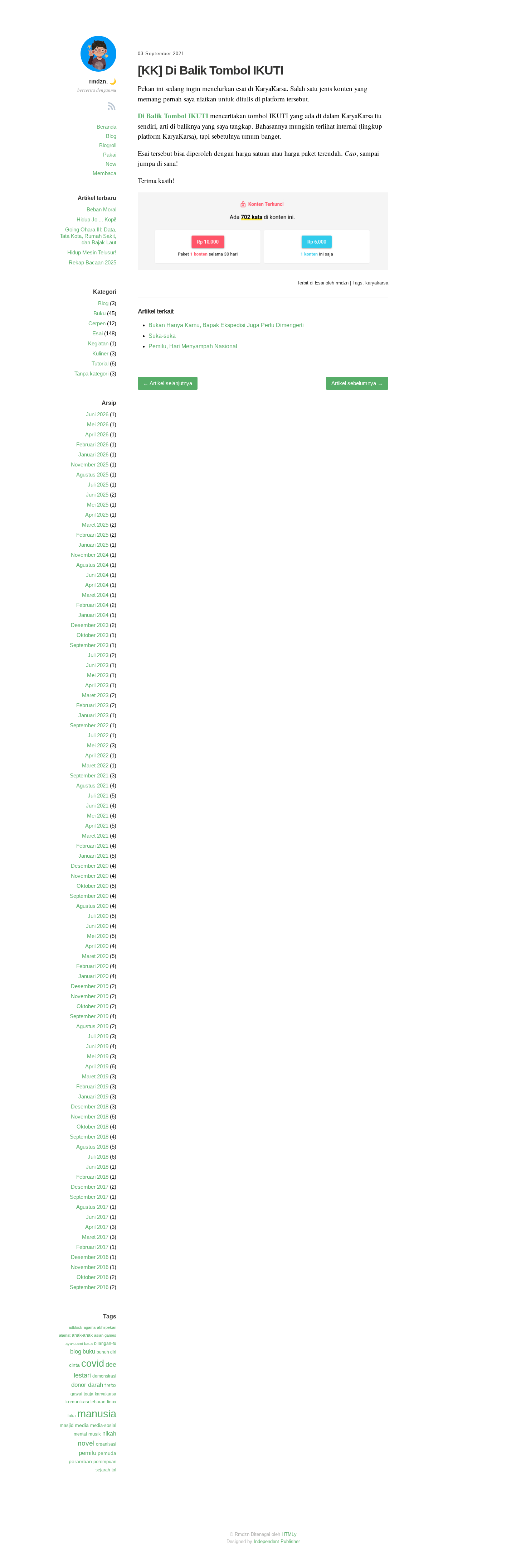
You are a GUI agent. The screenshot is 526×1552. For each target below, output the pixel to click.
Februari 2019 (92, 1086)
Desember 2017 (89, 1187)
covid (92, 1363)
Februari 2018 (92, 1177)
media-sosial (103, 1425)
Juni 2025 (97, 495)
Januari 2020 (93, 976)
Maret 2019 (95, 1076)
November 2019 (89, 996)
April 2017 (96, 1227)
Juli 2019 (98, 1036)
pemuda (107, 1453)
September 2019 (89, 1016)
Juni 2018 (97, 1167)
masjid (66, 1425)
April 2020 (96, 946)
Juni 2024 (97, 575)
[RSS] (111, 107)
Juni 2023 (97, 665)
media (82, 1425)
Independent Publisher (277, 1541)
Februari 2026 (92, 444)
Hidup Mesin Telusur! (91, 252)
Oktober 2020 (92, 886)
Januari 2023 (93, 715)
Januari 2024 (93, 615)
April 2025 (96, 515)
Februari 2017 (92, 1247)
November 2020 (89, 876)
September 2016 (89, 1287)
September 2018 (89, 1137)
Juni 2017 (97, 1217)
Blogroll (107, 145)
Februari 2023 (92, 705)
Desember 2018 (89, 1106)
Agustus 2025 (92, 474)
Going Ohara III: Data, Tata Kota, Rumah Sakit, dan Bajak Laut (88, 235)
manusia (96, 1413)
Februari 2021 (92, 846)
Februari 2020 (92, 966)
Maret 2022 (95, 765)
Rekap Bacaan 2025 (92, 262)
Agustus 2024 (92, 565)
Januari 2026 (93, 454)
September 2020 (89, 896)
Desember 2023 (89, 625)
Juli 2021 (98, 795)
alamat (64, 1335)
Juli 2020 (98, 916)
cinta (74, 1365)
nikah (109, 1434)
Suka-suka (162, 336)
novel (86, 1443)
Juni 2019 (97, 1046)
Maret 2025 (95, 525)
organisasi (106, 1444)
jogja (88, 1394)
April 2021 (96, 826)
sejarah (103, 1469)
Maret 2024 (95, 595)
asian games (105, 1335)
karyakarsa (376, 283)
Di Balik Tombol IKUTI (173, 115)
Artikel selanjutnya (167, 383)
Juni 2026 (97, 414)
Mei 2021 (97, 816)
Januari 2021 (93, 856)
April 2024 (96, 585)
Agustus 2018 (92, 1147)
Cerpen (97, 323)
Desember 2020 (89, 866)
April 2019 (96, 1066)
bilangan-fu (105, 1343)
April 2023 (96, 685)
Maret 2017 (95, 1237)
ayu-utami (74, 1343)
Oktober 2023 (92, 635)
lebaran (98, 1401)
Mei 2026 (97, 424)
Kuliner (100, 353)
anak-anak (82, 1335)
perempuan (104, 1461)
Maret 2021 (95, 836)
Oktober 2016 (92, 1277)
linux (111, 1401)
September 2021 (89, 775)
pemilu (87, 1453)
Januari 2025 (93, 545)
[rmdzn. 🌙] (98, 69)
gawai (76, 1394)
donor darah (87, 1384)
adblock (75, 1327)
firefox (110, 1385)
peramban (80, 1461)
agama (90, 1327)
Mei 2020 (97, 936)
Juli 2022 (98, 735)
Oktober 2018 (92, 1127)
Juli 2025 (98, 485)
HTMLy (289, 1534)
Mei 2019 (97, 1056)
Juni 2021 (97, 806)
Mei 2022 (97, 745)
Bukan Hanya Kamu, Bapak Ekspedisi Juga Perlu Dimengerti (226, 325)
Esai (319, 283)
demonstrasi (104, 1376)
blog (75, 1351)
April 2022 (96, 755)
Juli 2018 (98, 1157)
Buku (99, 313)
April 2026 (96, 434)
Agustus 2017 (92, 1207)
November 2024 (89, 555)
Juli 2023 (98, 655)
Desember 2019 (89, 986)
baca (88, 1343)
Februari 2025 (92, 535)
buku (89, 1352)
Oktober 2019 (92, 1006)
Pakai (109, 155)
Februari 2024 (92, 605)
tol (114, 1469)
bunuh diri (106, 1352)
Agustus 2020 (92, 906)
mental (80, 1434)
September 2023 (89, 645)
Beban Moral (101, 209)
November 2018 (89, 1116)
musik (94, 1434)
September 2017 (89, 1197)
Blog (111, 136)
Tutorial (100, 363)
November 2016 (89, 1267)
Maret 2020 (95, 956)
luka (72, 1415)
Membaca (104, 173)
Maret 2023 (95, 695)
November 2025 (89, 464)
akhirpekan (106, 1327)
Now (111, 164)
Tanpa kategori (91, 373)
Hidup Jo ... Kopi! (96, 219)
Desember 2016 (89, 1257)
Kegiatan (98, 343)
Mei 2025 (97, 505)
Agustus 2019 (92, 1026)
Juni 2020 (97, 926)
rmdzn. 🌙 (102, 81)
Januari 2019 (93, 1096)
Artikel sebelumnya (357, 383)
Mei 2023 (97, 675)
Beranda (106, 127)
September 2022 (89, 725)
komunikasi (77, 1401)
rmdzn (342, 283)
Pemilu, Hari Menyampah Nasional (192, 346)
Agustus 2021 (92, 785)
